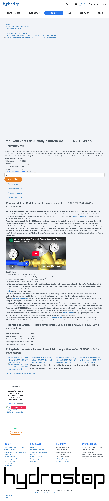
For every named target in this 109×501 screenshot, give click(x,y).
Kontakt (33, 461)
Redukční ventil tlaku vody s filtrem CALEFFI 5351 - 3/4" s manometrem (31, 35)
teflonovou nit (57, 317)
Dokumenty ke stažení (15, 197)
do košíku (13, 179)
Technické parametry (15, 188)
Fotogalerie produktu (15, 193)
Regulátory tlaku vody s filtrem (16, 33)
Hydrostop (34, 13)
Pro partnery (34, 459)
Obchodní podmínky (37, 450)
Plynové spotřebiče (11, 459)
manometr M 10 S (79, 216)
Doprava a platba (36, 456)
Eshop (54, 13)
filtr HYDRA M (68, 313)
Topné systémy (9, 461)
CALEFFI (23, 164)
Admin (6, 497)
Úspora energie (9, 456)
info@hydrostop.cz (62, 459)
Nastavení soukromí (61, 493)
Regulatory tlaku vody (13, 28)
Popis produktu (13, 184)
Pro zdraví (8, 463)
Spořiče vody (9, 454)
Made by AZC (9, 495)
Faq (69, 13)
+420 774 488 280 (13, 13)
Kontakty (84, 13)
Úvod (8, 24)
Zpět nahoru (8, 500)
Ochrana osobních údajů (43, 493)
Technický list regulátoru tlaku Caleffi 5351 (21, 373)
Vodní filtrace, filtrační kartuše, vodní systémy (22, 26)
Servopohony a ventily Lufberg (15, 452)
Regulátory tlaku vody (13, 31)
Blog (100, 13)
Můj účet (33, 447)
